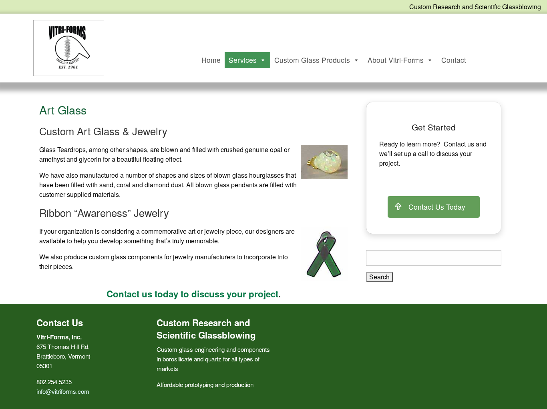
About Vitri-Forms (396, 60)
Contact (453, 60)
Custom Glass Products (312, 60)
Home (211, 60)
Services (243, 60)
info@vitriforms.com (62, 391)
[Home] (68, 47)
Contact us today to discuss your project (192, 293)
